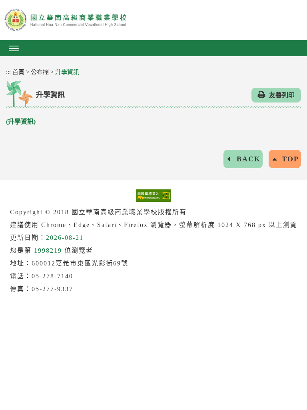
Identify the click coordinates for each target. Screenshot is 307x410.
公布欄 (40, 72)
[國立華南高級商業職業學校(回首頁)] (153, 20)
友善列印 (282, 95)
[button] (153, 48)
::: (8, 72)
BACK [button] (249, 159)
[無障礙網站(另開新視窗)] (153, 195)
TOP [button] (290, 159)
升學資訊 (67, 72)
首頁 (18, 72)
